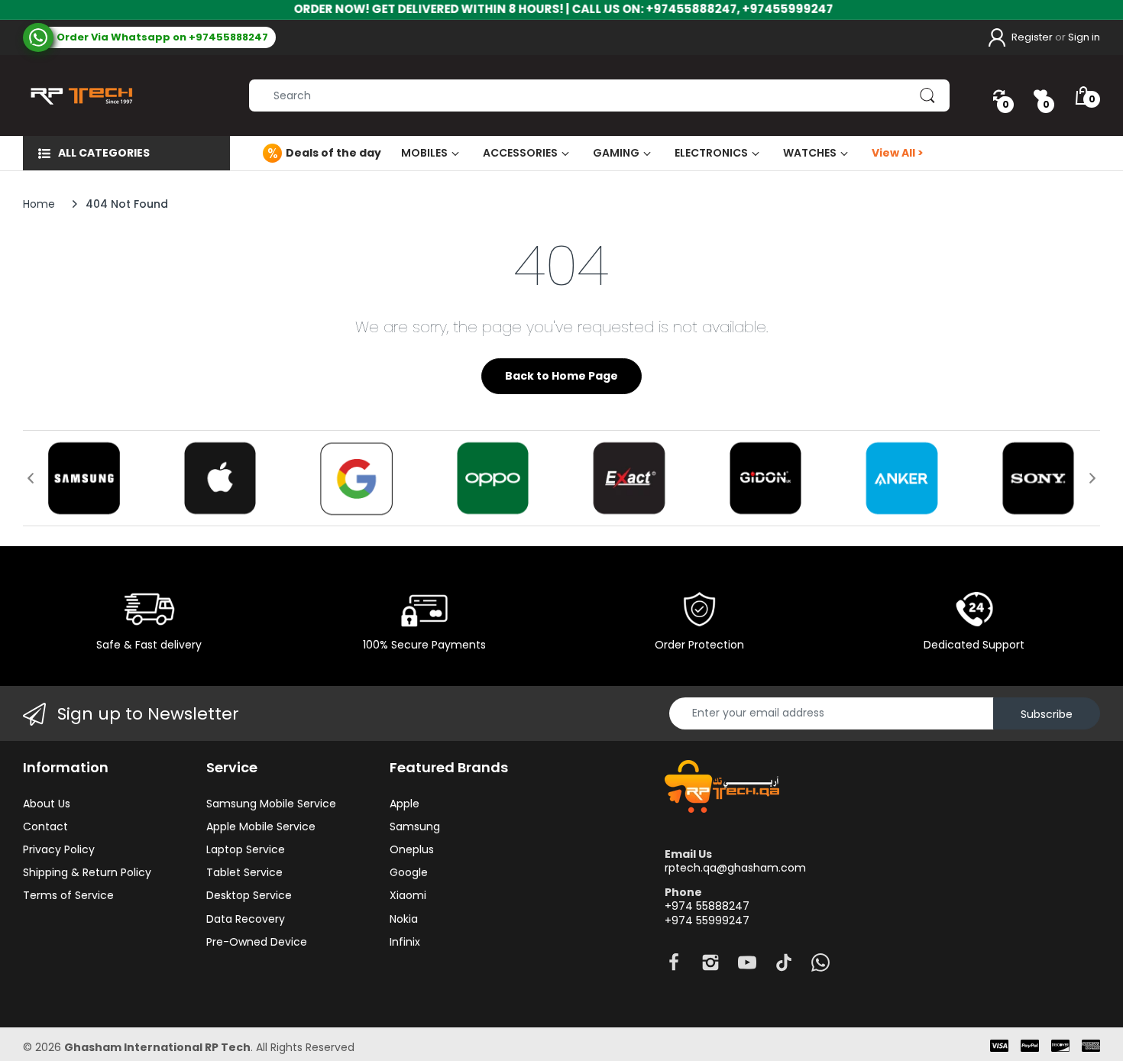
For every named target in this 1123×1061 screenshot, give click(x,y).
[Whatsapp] (820, 966)
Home (39, 204)
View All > (898, 152)
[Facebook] (674, 966)
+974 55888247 (707, 906)
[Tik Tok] (784, 966)
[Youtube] (747, 966)
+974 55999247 (707, 920)
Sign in (1084, 37)
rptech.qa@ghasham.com (735, 868)
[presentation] (30, 478)
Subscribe (1047, 714)
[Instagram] (710, 966)
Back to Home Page (561, 375)
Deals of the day (333, 152)
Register (1032, 37)
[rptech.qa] (78, 95)
